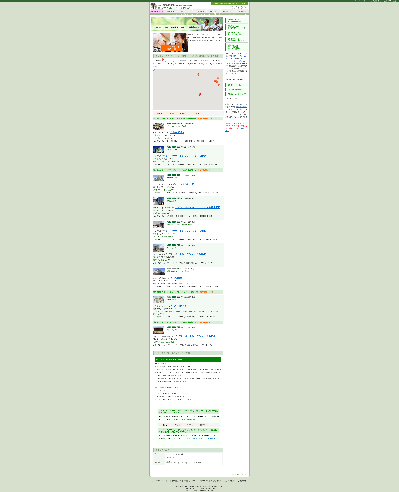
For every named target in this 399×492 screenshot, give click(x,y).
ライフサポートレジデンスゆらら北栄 (185, 156)
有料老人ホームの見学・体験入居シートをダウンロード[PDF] (236, 47)
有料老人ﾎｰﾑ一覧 (161, 481)
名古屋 (227, 63)
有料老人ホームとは (185, 11)
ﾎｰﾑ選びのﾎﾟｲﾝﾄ (203, 481)
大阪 (233, 63)
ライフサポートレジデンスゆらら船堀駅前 (197, 207)
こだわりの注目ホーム (235, 89)
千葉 (244, 56)
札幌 (239, 61)
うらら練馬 (176, 277)
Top (152, 481)
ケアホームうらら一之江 (183, 184)
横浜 (234, 56)
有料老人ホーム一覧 (157, 11)
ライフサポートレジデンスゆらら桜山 (195, 336)
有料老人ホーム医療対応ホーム (236, 39)
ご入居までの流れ (213, 11)
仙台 (244, 61)
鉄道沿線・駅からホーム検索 (237, 94)
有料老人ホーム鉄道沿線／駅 (235, 33)
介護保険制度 (242, 11)
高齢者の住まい (227, 11)
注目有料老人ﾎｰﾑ (175, 481)
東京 (230, 56)
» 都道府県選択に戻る (204, 118)
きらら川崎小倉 (178, 306)
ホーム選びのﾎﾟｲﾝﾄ (199, 11)
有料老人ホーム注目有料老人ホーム (237, 27)
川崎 (239, 56)
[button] (218, 85)
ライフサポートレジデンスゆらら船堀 (185, 231)
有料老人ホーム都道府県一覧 (235, 20)
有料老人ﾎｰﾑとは (189, 481)
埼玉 (227, 58)
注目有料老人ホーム (171, 11)
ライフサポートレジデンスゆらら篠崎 (185, 254)
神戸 (238, 63)
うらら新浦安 (177, 132)
